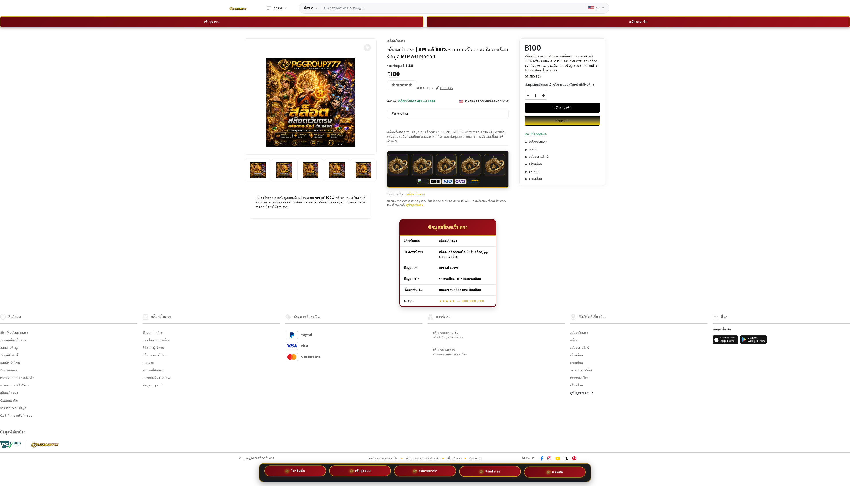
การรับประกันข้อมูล (13, 408)
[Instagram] (549, 459)
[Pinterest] (574, 459)
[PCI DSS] (10, 445)
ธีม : (400, 113)
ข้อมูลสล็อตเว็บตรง (13, 340)
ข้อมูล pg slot (153, 385)
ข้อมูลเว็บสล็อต (153, 332)
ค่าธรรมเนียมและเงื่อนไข (17, 378)
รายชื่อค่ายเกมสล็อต (156, 340)
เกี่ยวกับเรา (454, 458)
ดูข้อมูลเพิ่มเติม (414, 205)
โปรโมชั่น (298, 471)
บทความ (148, 363)
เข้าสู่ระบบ (211, 22)
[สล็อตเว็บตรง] (238, 8)
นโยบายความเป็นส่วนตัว (423, 458)
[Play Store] (753, 340)
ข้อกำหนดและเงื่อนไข (383, 458)
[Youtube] (558, 459)
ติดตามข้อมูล (9, 370)
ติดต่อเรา (475, 458)
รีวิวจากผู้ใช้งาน (153, 347)
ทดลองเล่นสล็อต (581, 370)
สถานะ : (392, 101)
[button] (367, 47)
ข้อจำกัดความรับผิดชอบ (16, 415)
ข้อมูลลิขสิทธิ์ (9, 355)
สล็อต (574, 340)
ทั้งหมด (308, 8)
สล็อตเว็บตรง (396, 40)
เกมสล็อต (576, 363)
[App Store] (726, 340)
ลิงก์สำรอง (492, 472)
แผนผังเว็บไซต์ (10, 363)
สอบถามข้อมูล (9, 347)
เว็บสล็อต (576, 355)
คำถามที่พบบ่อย (153, 370)
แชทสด (557, 472)
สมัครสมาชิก (562, 107)
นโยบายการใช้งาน (155, 355)
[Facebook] (542, 459)
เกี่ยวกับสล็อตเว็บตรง (14, 332)
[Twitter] (566, 459)
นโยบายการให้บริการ (14, 385)
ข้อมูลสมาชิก (9, 400)
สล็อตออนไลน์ (579, 347)
